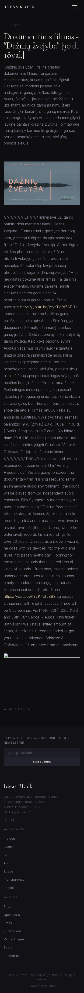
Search (9, 947)
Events (9, 847)
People (9, 888)
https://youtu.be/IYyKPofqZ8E (46, 307)
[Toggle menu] (75, 7)
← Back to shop (18, 709)
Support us (12, 956)
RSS (53, 986)
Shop (15, 25)
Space (8, 871)
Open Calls (12, 915)
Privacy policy (37, 986)
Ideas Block (20, 6)
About (8, 863)
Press (8, 923)
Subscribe (42, 761)
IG (5, 820)
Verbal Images (14, 939)
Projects (10, 838)
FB (13, 820)
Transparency (14, 879)
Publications (12, 931)
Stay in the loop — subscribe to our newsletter (37, 741)
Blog (7, 855)
